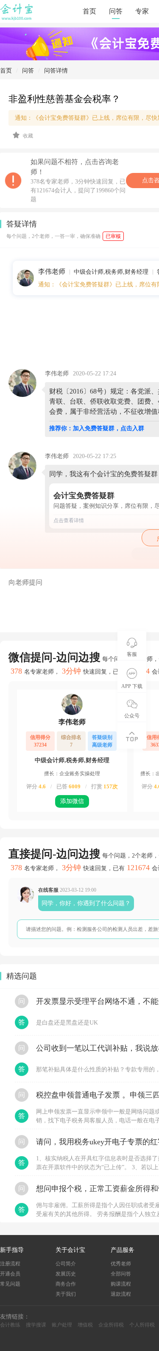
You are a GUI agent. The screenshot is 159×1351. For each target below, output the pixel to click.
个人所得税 (142, 1325)
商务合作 (66, 1284)
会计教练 (10, 1325)
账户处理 (62, 1325)
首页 (89, 11)
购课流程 (121, 1284)
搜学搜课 (36, 1325)
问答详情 (56, 70)
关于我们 (66, 1294)
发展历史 (66, 1274)
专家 (142, 11)
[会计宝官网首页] (17, 19)
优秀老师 (121, 1264)
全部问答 (121, 1274)
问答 (116, 11)
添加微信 (72, 801)
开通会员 (10, 1274)
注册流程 (10, 1264)
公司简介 (66, 1264)
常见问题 (10, 1284)
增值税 (85, 1325)
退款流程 (121, 1294)
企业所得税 (111, 1325)
